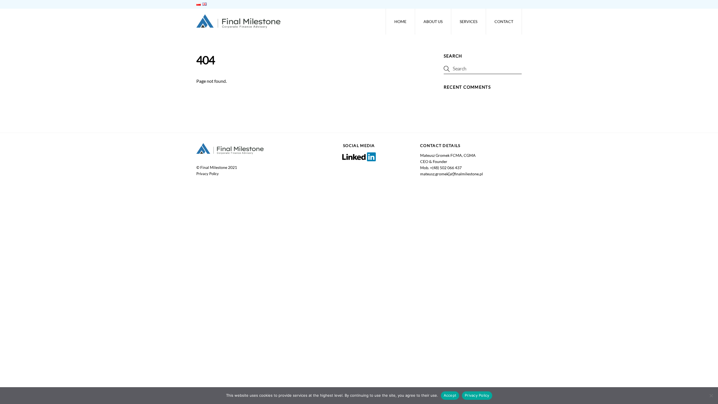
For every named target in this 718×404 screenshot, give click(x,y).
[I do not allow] (711, 395)
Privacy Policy (207, 173)
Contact (503, 21)
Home (400, 21)
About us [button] (433, 21)
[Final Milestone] (238, 25)
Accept (450, 395)
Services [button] (468, 21)
